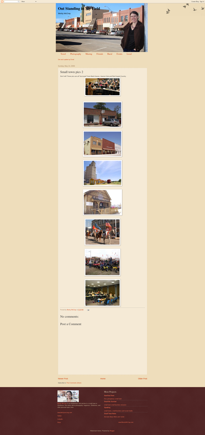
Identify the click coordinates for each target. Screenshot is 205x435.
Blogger (112, 431)
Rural (109, 53)
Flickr (59, 422)
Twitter (59, 416)
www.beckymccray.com (64, 412)
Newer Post (63, 379)
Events (119, 53)
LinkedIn (60, 419)
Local (129, 53)
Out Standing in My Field (79, 8)
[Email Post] (87, 310)
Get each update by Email (66, 59)
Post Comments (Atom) (74, 383)
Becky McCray (62, 403)
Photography (75, 53)
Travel (63, 53)
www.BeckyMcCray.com (125, 422)
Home (102, 379)
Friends (100, 53)
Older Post (142, 379)
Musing (89, 53)
